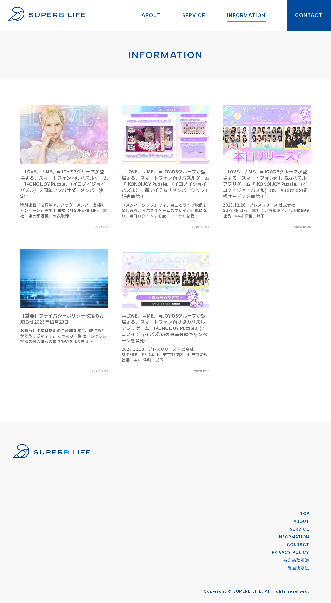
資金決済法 (298, 568)
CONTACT (308, 15)
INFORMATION (246, 15)
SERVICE (193, 15)
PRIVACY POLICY (290, 552)
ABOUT (151, 15)
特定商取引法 (296, 560)
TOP (304, 513)
